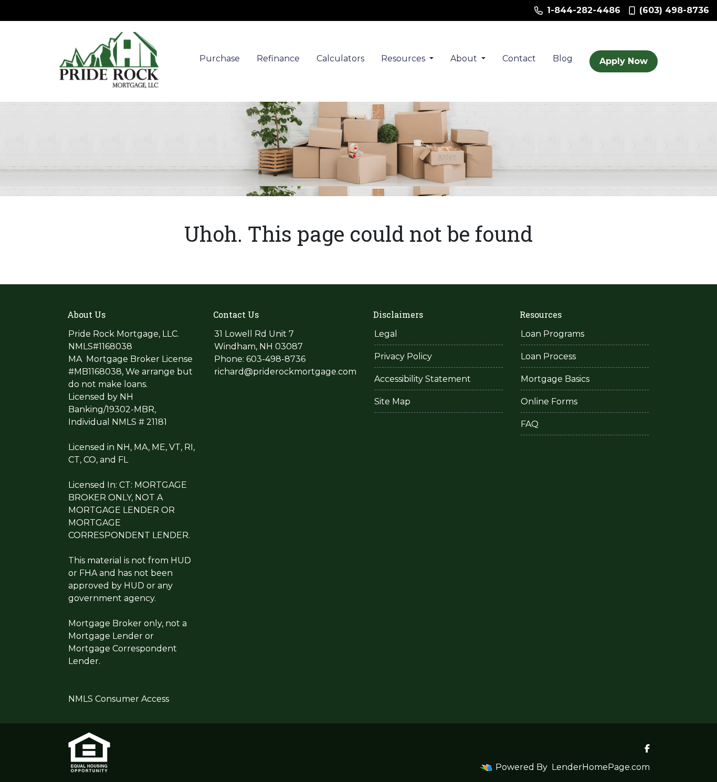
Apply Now (623, 61)
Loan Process (548, 356)
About (464, 58)
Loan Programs (552, 334)
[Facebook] (647, 748)
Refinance (278, 58)
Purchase (219, 58)
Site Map (392, 401)
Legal (385, 334)
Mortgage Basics (555, 379)
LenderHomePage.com (601, 767)
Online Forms (549, 401)
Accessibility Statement (422, 379)
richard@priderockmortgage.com (285, 372)
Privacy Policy (403, 356)
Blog (563, 58)
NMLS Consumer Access (118, 699)
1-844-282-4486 (583, 10)
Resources (404, 58)
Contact (519, 58)
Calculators (340, 58)
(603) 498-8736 (674, 10)
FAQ (530, 424)
